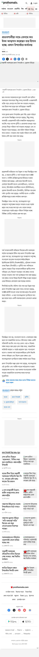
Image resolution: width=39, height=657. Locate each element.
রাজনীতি (17, 9)
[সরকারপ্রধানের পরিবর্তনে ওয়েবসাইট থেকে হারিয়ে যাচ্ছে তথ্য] (30, 541)
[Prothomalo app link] (12, 621)
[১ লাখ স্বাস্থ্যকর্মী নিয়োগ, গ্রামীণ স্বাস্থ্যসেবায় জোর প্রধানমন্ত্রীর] (30, 494)
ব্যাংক (5, 397)
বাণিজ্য (27, 9)
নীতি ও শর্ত (9, 634)
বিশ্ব (22, 9)
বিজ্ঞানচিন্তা (28, 592)
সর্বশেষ (4, 9)
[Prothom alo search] (26, 3)
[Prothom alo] (10, 3)
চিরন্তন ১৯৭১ (24, 596)
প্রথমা (14, 600)
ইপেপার (31, 596)
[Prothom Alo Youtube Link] (25, 611)
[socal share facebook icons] (4, 60)
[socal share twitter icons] (8, 60)
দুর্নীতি (26, 397)
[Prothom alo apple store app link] (26, 621)
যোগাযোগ (17, 634)
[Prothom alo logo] (19, 588)
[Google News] (30, 610)
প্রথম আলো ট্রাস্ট (8, 596)
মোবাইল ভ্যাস (21, 600)
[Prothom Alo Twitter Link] (15, 611)
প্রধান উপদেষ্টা (16, 397)
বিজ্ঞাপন (19, 630)
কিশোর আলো (20, 592)
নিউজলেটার (27, 634)
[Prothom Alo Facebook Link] (9, 611)
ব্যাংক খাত (7, 407)
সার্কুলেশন (28, 630)
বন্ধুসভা (16, 596)
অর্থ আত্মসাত (22, 402)
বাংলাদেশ (10, 9)
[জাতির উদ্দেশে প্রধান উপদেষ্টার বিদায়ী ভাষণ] (30, 571)
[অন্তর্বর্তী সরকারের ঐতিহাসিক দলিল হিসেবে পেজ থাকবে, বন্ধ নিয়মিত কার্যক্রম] (30, 557)
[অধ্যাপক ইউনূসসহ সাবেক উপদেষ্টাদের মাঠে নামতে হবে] (30, 508)
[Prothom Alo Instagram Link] (20, 611)
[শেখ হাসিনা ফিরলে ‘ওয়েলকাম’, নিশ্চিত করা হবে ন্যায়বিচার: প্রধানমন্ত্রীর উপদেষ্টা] (30, 462)
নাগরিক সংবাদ (10, 592)
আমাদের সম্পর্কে (9, 630)
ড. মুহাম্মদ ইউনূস (9, 402)
